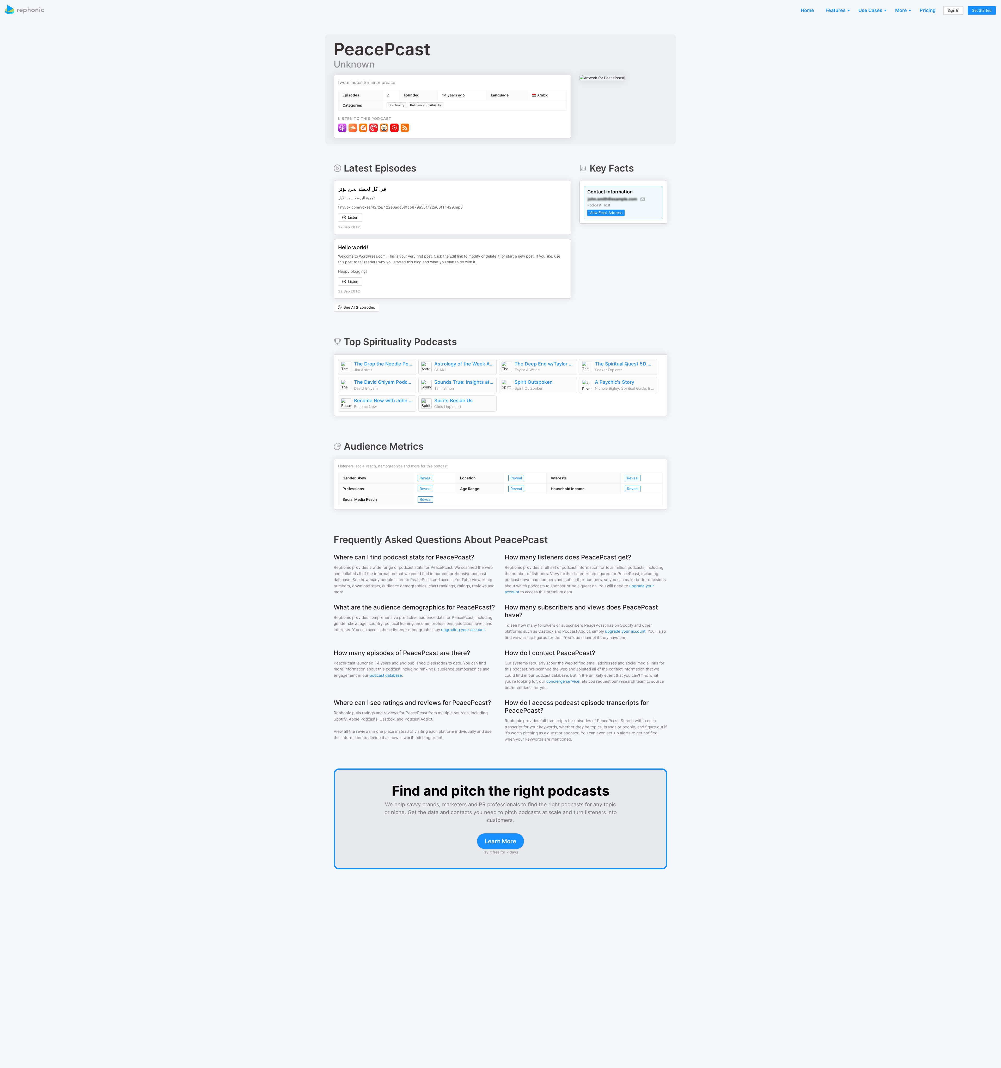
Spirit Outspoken (534, 382)
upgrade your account (625, 631)
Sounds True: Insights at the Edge (464, 382)
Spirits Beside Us (453, 400)
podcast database (386, 675)
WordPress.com (372, 256)
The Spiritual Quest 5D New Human (624, 364)
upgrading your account (463, 629)
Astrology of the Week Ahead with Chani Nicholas (464, 364)
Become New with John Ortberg (383, 400)
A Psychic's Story (614, 382)
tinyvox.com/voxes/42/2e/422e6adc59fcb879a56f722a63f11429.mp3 (400, 207)
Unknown (354, 64)
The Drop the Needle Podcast (383, 364)
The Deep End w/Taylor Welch (544, 364)
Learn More (500, 841)
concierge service (562, 681)
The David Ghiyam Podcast (383, 382)
